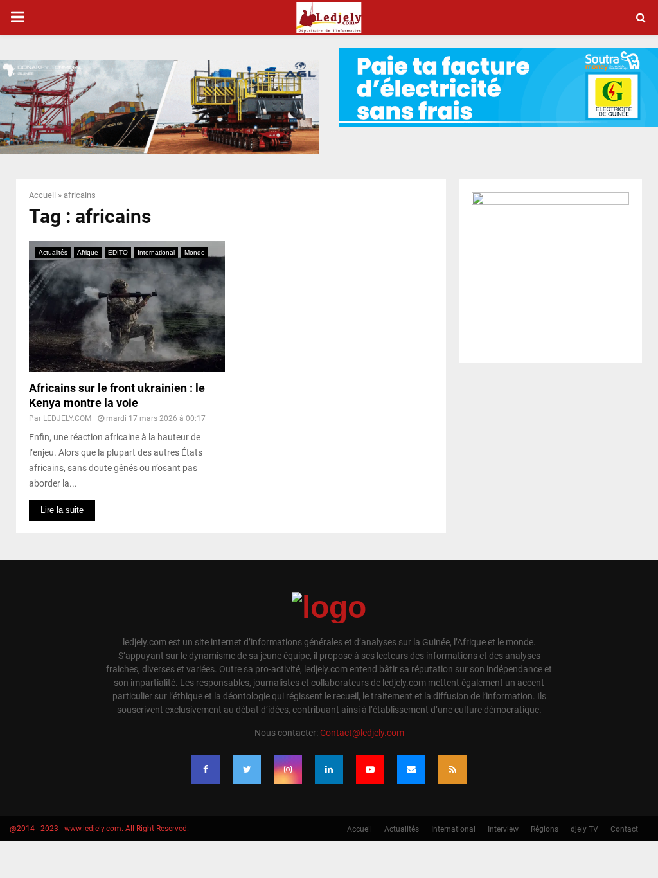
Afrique (87, 252)
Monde (194, 252)
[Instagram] (288, 769)
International (156, 252)
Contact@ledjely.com (362, 733)
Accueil (42, 195)
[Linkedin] (329, 769)
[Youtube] (370, 769)
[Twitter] (247, 769)
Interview (503, 829)
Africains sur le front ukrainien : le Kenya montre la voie (117, 395)
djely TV (584, 829)
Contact (624, 829)
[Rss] (452, 769)
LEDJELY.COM (67, 418)
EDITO (118, 252)
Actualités (53, 252)
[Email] (411, 769)
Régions (544, 829)
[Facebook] (205, 769)
